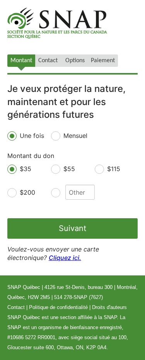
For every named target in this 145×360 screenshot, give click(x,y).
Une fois (32, 135)
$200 (27, 192)
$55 (69, 169)
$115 (113, 169)
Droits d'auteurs (109, 307)
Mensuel (75, 135)
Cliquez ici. (65, 258)
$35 (25, 169)
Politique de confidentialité (58, 307)
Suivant (72, 228)
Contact (16, 307)
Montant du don (30, 156)
